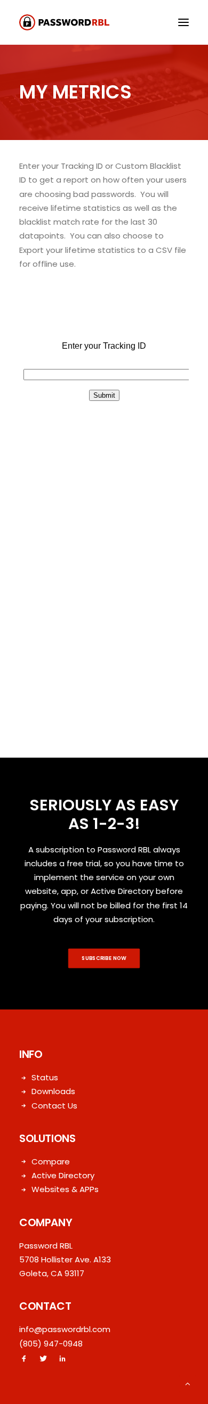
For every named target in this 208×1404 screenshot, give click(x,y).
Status (44, 1077)
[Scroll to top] (187, 1383)
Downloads (53, 1091)
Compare (50, 1161)
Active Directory (62, 1175)
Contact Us (54, 1105)
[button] (183, 22)
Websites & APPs (65, 1189)
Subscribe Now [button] (104, 958)
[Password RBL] (64, 22)
